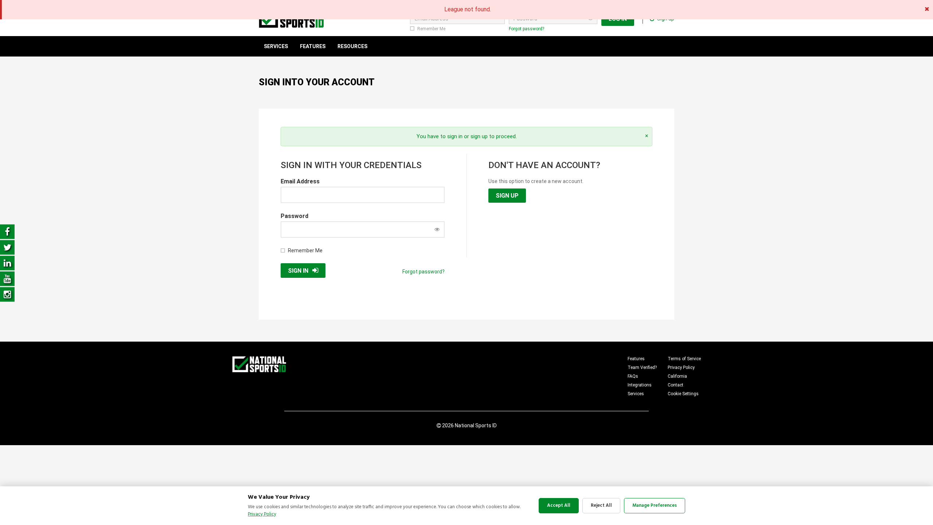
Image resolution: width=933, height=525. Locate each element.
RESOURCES (352, 46)
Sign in (298, 270)
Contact (675, 385)
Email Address (300, 181)
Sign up (507, 195)
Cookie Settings (683, 393)
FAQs (633, 376)
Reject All (601, 505)
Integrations (640, 385)
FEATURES (312, 46)
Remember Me (431, 28)
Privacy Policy (681, 367)
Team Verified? (642, 367)
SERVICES (276, 46)
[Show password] (437, 229)
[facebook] (7, 231)
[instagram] (7, 294)
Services (636, 393)
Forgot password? (526, 28)
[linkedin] (7, 263)
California (677, 376)
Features (636, 358)
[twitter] (7, 247)
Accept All (558, 505)
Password (294, 216)
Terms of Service (684, 358)
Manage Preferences (654, 505)
